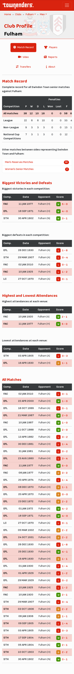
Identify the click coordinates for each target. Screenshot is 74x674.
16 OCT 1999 (26, 408)
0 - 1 (65, 264)
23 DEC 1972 (25, 501)
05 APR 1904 (26, 645)
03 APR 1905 (26, 355)
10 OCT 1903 (26, 652)
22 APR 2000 (26, 401)
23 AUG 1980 (26, 458)
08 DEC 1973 (26, 487)
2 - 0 (65, 415)
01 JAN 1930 (26, 566)
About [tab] (51, 66)
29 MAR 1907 (26, 257)
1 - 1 (64, 363)
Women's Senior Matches (36, 169)
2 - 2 (64, 501)
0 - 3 (65, 356)
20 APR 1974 (26, 480)
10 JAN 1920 (25, 316)
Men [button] (42, 14)
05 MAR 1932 (26, 530)
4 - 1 (65, 551)
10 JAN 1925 (26, 271)
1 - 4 (65, 444)
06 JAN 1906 (25, 616)
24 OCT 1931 (26, 537)
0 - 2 (65, 437)
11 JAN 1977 (26, 204)
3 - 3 (64, 473)
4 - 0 (65, 211)
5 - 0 (65, 204)
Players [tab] (53, 47)
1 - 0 (65, 401)
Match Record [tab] (25, 47)
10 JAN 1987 (26, 422)
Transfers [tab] (25, 66)
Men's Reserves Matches (36, 162)
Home (7, 14)
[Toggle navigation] (67, 5)
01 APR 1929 (26, 573)
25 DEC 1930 (26, 551)
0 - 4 (65, 257)
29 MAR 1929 (26, 580)
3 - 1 (64, 218)
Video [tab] (26, 57)
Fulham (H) (44, 204)
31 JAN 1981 (26, 451)
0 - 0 (65, 494)
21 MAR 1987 (26, 415)
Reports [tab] (52, 57)
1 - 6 (65, 250)
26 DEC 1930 (26, 250)
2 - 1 (64, 316)
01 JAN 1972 (26, 508)
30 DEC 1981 (26, 444)
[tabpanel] (37, 372)
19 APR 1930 (26, 363)
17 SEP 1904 (26, 637)
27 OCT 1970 (26, 279)
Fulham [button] (29, 14)
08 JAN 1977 (26, 472)
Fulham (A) (44, 250)
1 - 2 (64, 272)
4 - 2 (65, 508)
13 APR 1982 (26, 437)
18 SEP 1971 (25, 211)
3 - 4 (65, 458)
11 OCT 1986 (26, 429)
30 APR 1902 (26, 218)
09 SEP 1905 (26, 623)
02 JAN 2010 (25, 264)
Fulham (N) (44, 218)
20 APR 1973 (26, 494)
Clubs (18, 14)
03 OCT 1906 (26, 609)
